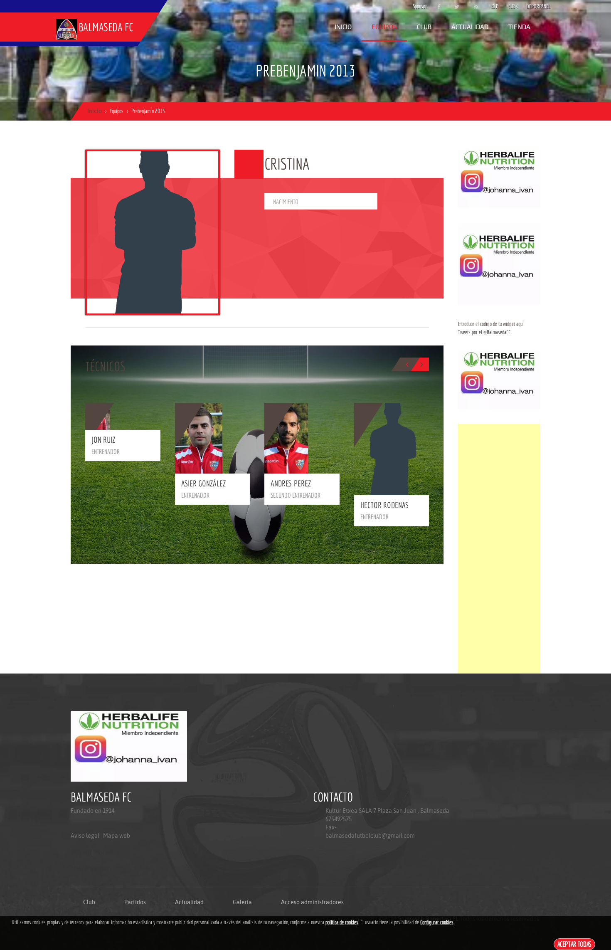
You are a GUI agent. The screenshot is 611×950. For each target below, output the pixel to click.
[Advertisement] (499, 549)
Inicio (343, 26)
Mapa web (116, 835)
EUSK (513, 6)
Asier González (203, 483)
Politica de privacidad (89, 869)
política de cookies (341, 922)
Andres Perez (291, 483)
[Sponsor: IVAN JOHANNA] (499, 178)
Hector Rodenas (384, 505)
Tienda (519, 26)
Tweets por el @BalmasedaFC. (484, 332)
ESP (494, 6)
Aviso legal (85, 835)
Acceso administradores (312, 902)
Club (424, 26)
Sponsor (418, 6)
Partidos (135, 902)
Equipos (384, 26)
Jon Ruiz (103, 439)
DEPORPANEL (531, 6)
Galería (242, 902)
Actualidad (469, 26)
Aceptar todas (574, 944)
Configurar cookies (436, 922)
